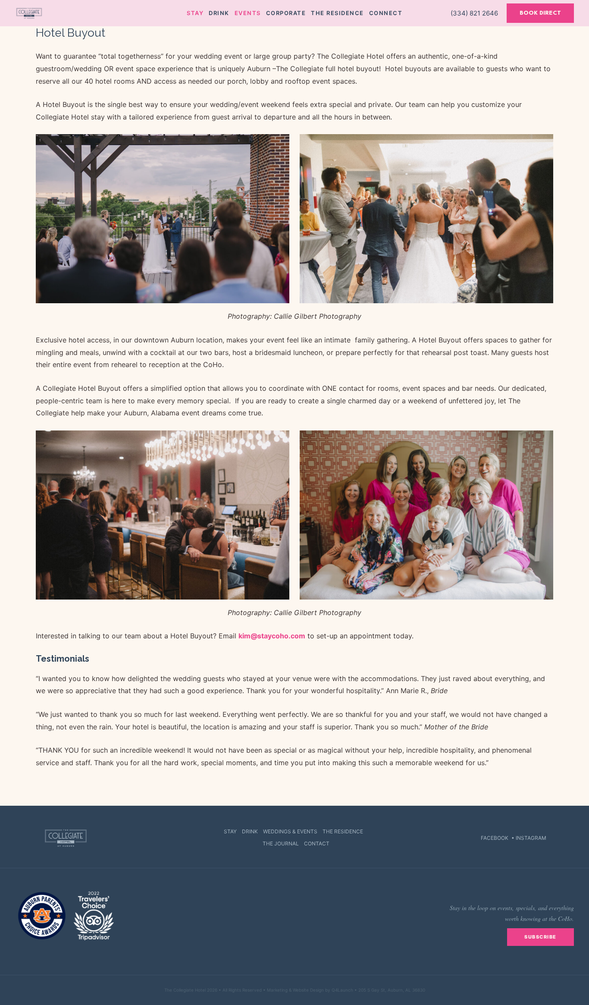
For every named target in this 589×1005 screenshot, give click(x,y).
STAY (230, 831)
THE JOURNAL (281, 843)
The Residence (337, 12)
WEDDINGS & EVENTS (290, 831)
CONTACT (316, 843)
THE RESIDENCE (343, 831)
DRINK (250, 831)
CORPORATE (286, 12)
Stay (195, 12)
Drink (219, 12)
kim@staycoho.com (271, 635)
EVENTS (248, 12)
